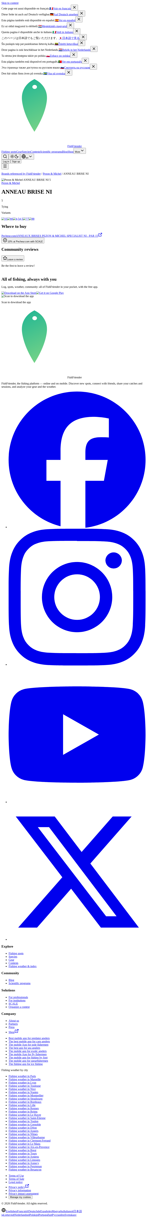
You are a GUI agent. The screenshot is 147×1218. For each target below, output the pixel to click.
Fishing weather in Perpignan (25, 1166)
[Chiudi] (76, 31)
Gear (19, 151)
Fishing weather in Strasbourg (25, 1098)
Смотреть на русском (75, 67)
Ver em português (70, 61)
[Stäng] (68, 73)
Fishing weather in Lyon (22, 1082)
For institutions (17, 1000)
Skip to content (9, 2)
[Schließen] (81, 13)
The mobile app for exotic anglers (28, 1051)
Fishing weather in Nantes (23, 1092)
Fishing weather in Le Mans (24, 1143)
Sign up (16, 161)
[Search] (5, 157)
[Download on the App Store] (18, 292)
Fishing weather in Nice (22, 1089)
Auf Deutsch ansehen (64, 14)
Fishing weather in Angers (23, 1130)
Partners (13, 1023)
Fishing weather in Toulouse (25, 1085)
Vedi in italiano (63, 32)
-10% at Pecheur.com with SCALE (25, 241)
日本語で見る (69, 38)
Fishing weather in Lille (22, 1105)
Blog (65, 151)
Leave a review (15, 259)
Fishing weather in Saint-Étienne (27, 1118)
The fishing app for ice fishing (26, 1064)
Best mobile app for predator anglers (29, 1038)
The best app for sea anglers (24, 1047)
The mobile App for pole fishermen (28, 1044)
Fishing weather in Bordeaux (25, 1101)
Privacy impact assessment (24, 1193)
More (77, 152)
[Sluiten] (94, 49)
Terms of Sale (16, 1178)
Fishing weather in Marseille (25, 1079)
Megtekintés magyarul (52, 26)
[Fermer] (74, 8)
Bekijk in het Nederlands (74, 49)
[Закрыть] (93, 67)
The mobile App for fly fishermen (28, 1054)
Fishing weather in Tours (23, 1153)
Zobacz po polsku (58, 55)
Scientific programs (51, 151)
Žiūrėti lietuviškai (66, 43)
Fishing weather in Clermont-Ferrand (30, 1140)
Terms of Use (16, 1175)
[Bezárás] (70, 25)
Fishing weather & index (23, 966)
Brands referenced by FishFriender (21, 173)
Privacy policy (17, 1187)
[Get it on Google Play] (50, 292)
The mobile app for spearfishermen (28, 1060)
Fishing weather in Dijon (23, 1127)
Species (26, 151)
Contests (35, 151)
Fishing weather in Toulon (23, 1121)
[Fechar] (85, 61)
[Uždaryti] (81, 43)
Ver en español (65, 20)
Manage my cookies (20, 1197)
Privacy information (20, 1190)
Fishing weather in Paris (22, 1076)
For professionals (18, 997)
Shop (71, 151)
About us (14, 1020)
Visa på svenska (54, 73)
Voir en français (60, 8)
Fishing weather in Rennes (24, 1108)
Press (12, 1027)
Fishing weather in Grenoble (25, 1124)
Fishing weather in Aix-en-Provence (29, 1147)
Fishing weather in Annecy (24, 1163)
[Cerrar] (78, 19)
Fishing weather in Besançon (25, 1169)
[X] (77, 939)
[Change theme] (14, 157)
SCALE (13, 1003)
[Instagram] (77, 664)
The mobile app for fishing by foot (28, 1057)
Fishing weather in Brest (22, 1150)
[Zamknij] (73, 55)
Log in (6, 161)
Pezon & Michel (52, 173)
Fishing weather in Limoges (24, 1159)
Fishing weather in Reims (23, 1111)
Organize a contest (19, 1006)
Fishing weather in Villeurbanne (27, 1137)
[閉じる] (83, 37)
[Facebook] (77, 527)
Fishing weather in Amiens (24, 1156)
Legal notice (16, 1182)
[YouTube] (77, 801)
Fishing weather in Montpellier (26, 1095)
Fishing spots (8, 151)
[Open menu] (5, 166)
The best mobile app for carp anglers (29, 1041)
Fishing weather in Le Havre (25, 1114)
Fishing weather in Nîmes (23, 1134)
